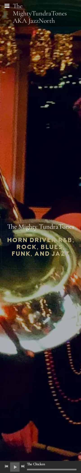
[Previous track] (6, 466)
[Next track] (23, 466)
